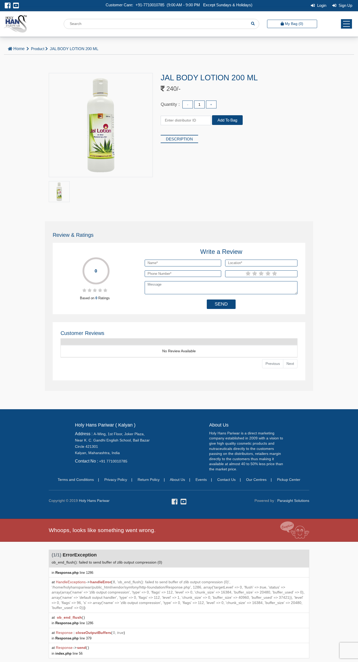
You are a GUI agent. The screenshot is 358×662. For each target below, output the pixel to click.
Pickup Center (288, 479)
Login (321, 5)
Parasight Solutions (293, 500)
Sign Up (345, 5)
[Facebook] (7, 6)
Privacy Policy (115, 479)
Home (19, 48)
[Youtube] (16, 6)
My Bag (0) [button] (294, 24)
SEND (221, 304)
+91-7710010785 (149, 5)
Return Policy (149, 479)
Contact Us (226, 479)
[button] (346, 24)
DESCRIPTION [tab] (179, 139)
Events (201, 479)
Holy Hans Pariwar (94, 500)
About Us (177, 479)
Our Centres (256, 479)
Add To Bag (227, 120)
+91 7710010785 (113, 461)
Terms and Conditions (76, 479)
